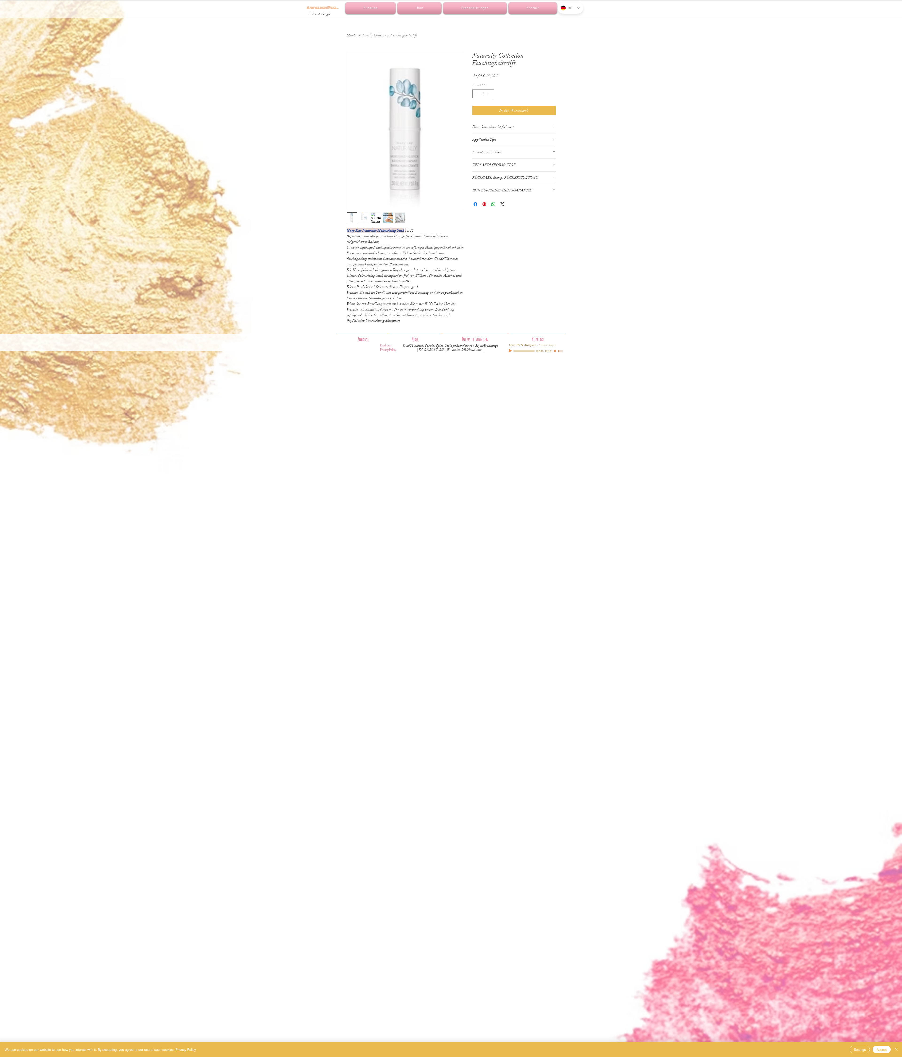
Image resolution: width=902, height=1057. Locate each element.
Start (351, 35)
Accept (882, 1049)
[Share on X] (502, 204)
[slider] (560, 351)
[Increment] (490, 94)
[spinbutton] (483, 94)
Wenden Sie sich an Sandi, (366, 292)
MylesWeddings (486, 345)
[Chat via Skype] (570, 25)
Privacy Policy (185, 1049)
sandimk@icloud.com (466, 350)
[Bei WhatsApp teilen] (493, 204)
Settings (860, 1049)
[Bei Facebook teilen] (475, 204)
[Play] (511, 351)
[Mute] (555, 351)
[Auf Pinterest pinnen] (484, 204)
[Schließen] (896, 1049)
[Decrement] (476, 94)
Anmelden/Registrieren (323, 7)
